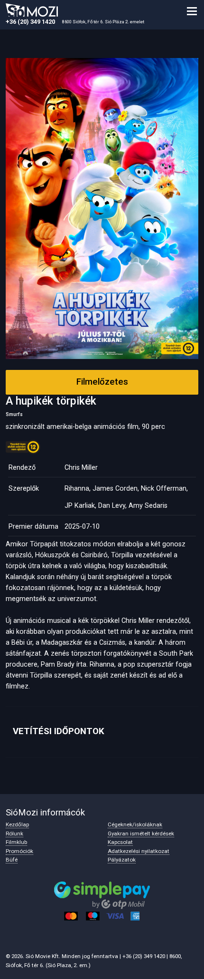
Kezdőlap (17, 824)
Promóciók (19, 851)
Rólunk (14, 833)
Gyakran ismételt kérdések (141, 833)
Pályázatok (122, 859)
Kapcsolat (120, 842)
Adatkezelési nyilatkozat (138, 851)
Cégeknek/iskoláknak (135, 824)
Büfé (12, 859)
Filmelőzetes (102, 382)
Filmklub (16, 842)
